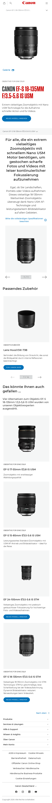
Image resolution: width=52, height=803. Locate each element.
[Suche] (11, 3)
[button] (7, 277)
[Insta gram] (23, 792)
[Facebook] (16, 792)
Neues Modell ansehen (16, 118)
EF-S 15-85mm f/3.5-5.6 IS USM (21, 535)
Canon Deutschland (25, 786)
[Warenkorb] (4, 3)
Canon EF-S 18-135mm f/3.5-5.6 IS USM (19, 131)
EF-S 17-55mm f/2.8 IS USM (19, 469)
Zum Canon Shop (13, 367)
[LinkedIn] (29, 792)
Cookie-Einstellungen (26, 778)
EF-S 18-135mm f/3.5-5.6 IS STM (22, 676)
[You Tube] (36, 792)
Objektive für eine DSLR (13, 81)
